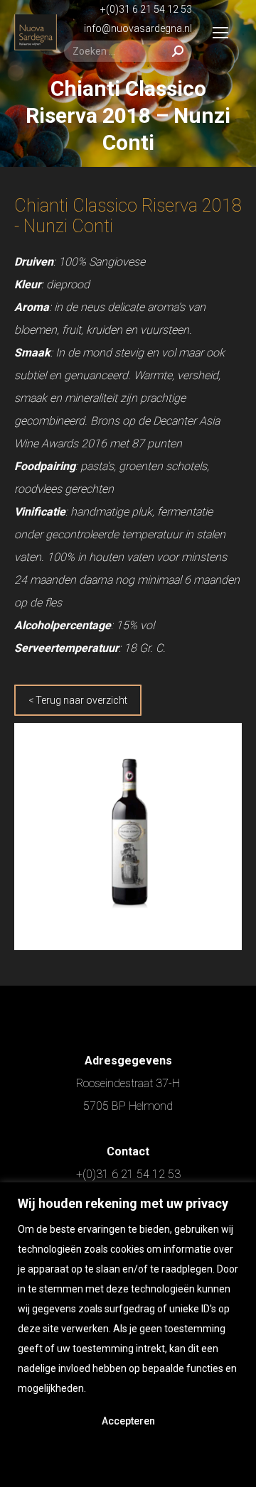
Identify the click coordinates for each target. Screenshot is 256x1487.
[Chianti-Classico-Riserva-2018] (128, 836)
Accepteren (128, 1421)
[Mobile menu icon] (220, 32)
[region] (128, 1334)
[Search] (177, 51)
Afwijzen (128, 1459)
